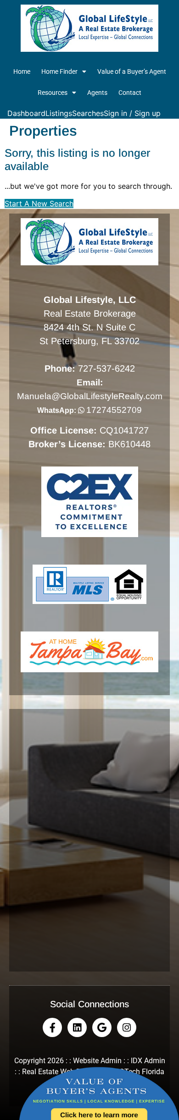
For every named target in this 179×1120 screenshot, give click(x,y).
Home (21, 71)
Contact (129, 92)
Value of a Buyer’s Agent (131, 71)
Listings (58, 113)
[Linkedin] (77, 1027)
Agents (97, 92)
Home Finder (59, 71)
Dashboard (26, 113)
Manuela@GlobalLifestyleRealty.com (89, 396)
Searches (88, 113)
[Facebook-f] (52, 1027)
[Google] (102, 1027)
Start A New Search (39, 203)
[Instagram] (126, 1027)
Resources (52, 92)
